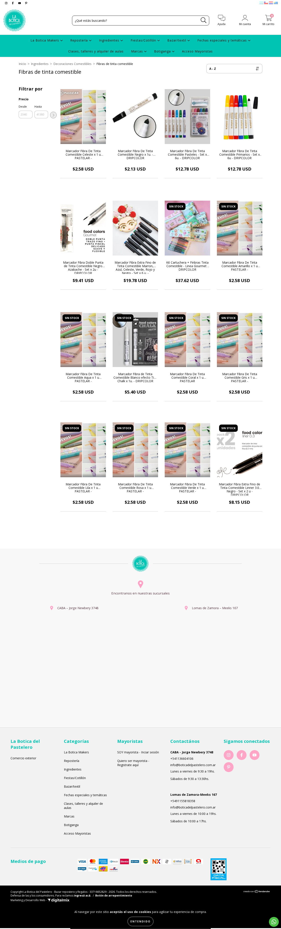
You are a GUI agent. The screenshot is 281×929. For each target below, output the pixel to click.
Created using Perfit (140, 90)
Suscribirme (140, 76)
